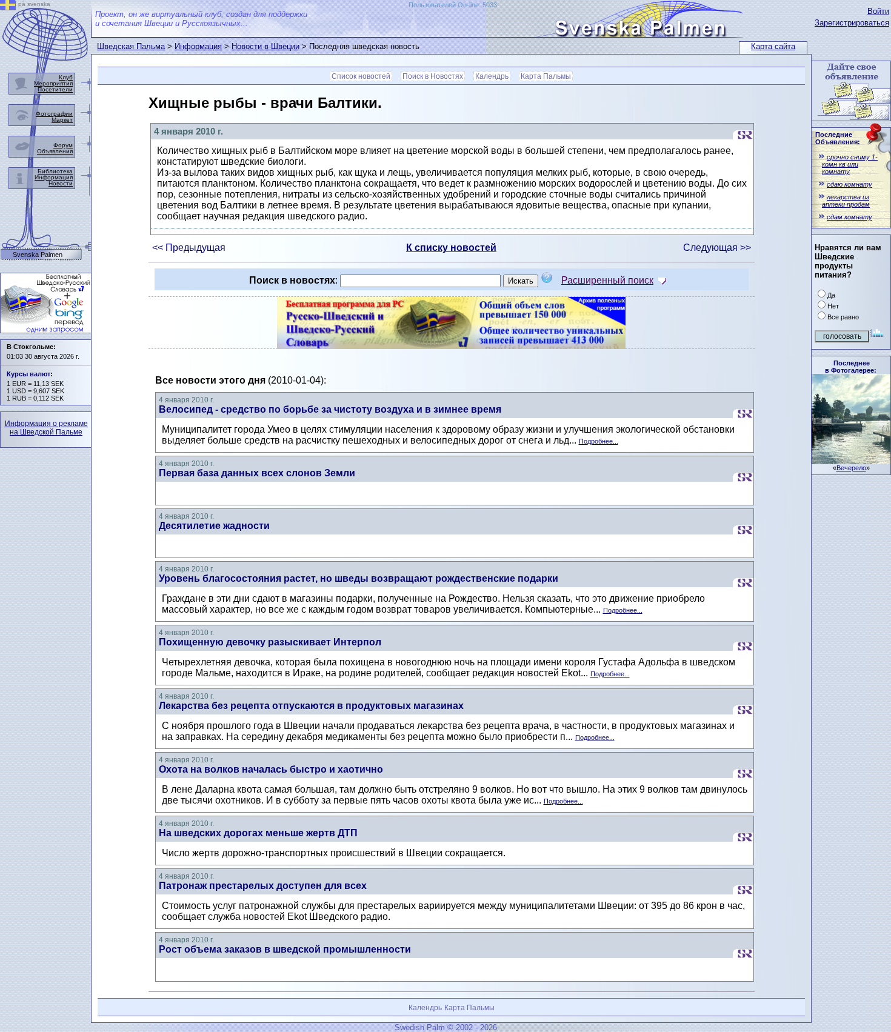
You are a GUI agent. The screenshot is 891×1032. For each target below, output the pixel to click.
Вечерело (851, 467)
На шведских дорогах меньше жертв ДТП (258, 833)
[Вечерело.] (851, 461)
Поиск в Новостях (432, 76)
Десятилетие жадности (214, 526)
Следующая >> (717, 247)
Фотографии (54, 113)
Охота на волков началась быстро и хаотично (271, 769)
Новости (60, 183)
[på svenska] (8, 7)
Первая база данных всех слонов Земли (257, 473)
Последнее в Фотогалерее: (850, 366)
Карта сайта (773, 46)
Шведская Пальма (131, 46)
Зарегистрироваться (852, 22)
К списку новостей (451, 247)
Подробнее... (598, 441)
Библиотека (55, 171)
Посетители (55, 89)
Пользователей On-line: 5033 (453, 4)
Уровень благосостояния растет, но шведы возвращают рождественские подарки (358, 578)
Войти (878, 11)
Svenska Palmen (37, 254)
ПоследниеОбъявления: (837, 138)
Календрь (492, 76)
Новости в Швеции (265, 46)
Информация (198, 46)
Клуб (66, 77)
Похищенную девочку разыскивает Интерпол (270, 642)
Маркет (62, 119)
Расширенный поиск (607, 280)
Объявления (55, 151)
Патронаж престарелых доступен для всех (263, 886)
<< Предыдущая (188, 247)
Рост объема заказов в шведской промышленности (285, 949)
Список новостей (361, 76)
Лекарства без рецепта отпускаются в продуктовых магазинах (311, 706)
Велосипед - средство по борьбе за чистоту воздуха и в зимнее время (330, 409)
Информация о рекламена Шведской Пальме (46, 427)
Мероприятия (53, 83)
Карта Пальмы (546, 76)
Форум (63, 145)
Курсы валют (28, 374)
